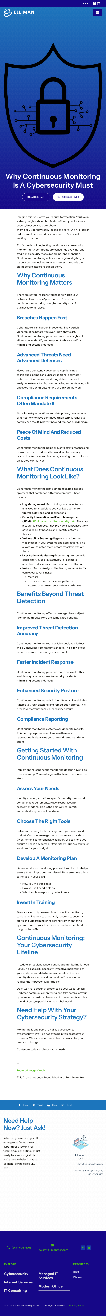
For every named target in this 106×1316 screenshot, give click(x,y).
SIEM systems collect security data (53, 521)
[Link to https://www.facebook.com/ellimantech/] (94, 3)
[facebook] (83, 1247)
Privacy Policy (76, 1305)
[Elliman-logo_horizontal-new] (19, 9)
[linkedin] (89, 1247)
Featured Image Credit (31, 1070)
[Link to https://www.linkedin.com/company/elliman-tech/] (98, 3)
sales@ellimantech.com (53, 1249)
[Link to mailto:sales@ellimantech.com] (52, 1245)
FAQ (85, 3)
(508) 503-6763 (21, 1247)
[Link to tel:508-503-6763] (8, 1247)
